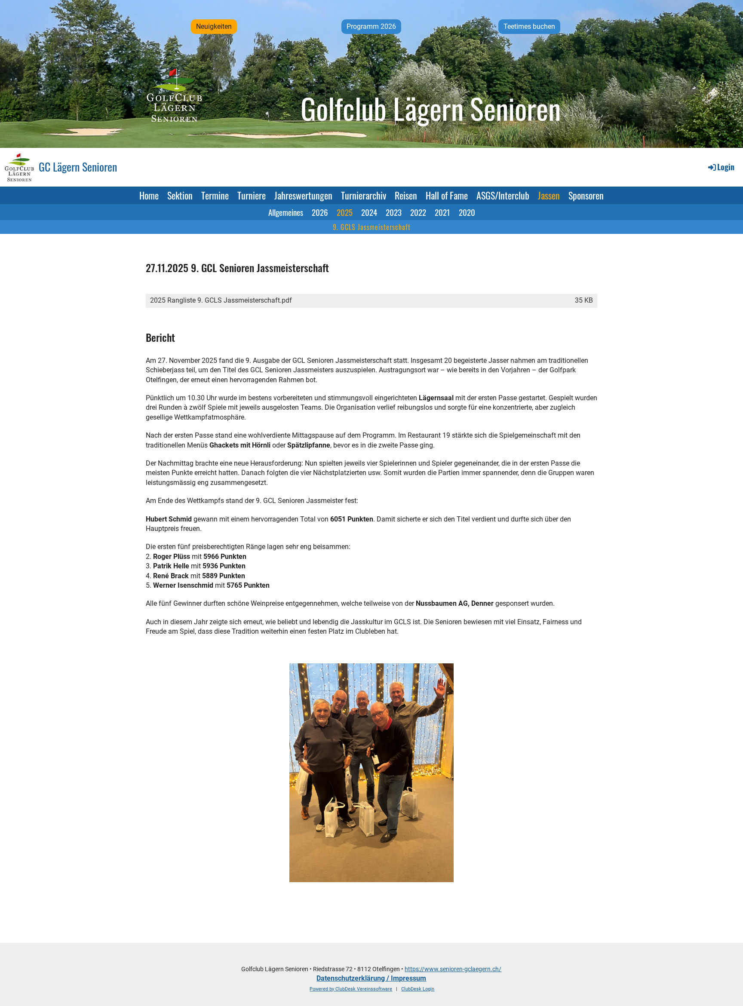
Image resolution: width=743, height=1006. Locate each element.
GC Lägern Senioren (78, 167)
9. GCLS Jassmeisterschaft (372, 227)
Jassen (549, 195)
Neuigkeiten (214, 26)
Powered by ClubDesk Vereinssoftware (351, 989)
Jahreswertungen (303, 195)
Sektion (180, 195)
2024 (369, 212)
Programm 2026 (371, 26)
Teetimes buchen (529, 26)
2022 (418, 212)
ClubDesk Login (417, 989)
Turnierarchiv (363, 195)
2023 (394, 212)
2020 (467, 212)
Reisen (406, 195)
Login (725, 166)
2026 (320, 212)
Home (149, 195)
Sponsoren (586, 195)
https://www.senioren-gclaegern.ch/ (453, 969)
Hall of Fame (447, 195)
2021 (442, 212)
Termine (215, 195)
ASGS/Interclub (502, 195)
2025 (345, 212)
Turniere (251, 195)
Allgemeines (285, 212)
